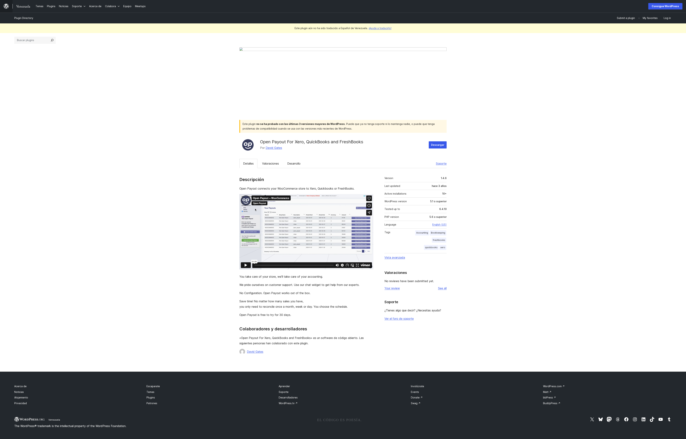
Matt (547, 391)
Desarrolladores (288, 397)
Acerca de (20, 386)
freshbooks (439, 240)
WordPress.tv (288, 403)
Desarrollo (293, 163)
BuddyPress (551, 403)
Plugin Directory (23, 17)
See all (442, 288)
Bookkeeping (438, 232)
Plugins (150, 397)
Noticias (19, 391)
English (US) (439, 224)
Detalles (248, 163)
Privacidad (20, 403)
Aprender (284, 386)
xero (442, 247)
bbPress (549, 397)
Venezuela (54, 419)
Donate (417, 397)
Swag (416, 403)
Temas (150, 391)
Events (415, 391)
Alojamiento (21, 397)
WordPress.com (554, 386)
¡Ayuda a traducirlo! (380, 28)
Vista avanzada (394, 257)
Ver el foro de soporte (399, 318)
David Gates (274, 148)
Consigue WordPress (665, 6)
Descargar (437, 144)
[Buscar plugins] (52, 40)
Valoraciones (270, 163)
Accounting (422, 232)
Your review (392, 288)
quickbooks (431, 247)
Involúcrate (417, 386)
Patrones (151, 403)
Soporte (441, 163)
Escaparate (153, 386)
